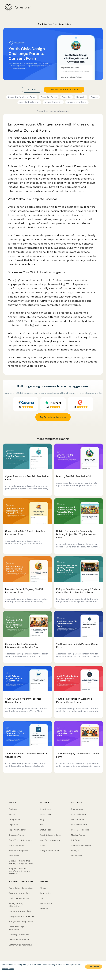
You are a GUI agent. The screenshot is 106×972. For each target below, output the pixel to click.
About (43, 888)
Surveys (75, 850)
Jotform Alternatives (19, 898)
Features (13, 809)
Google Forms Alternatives (21, 916)
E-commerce (77, 809)
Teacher (94, 97)
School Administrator (29, 102)
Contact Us (45, 893)
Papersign (13, 825)
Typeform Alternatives (19, 893)
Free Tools (14, 856)
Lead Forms (76, 856)
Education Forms (49, 97)
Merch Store (46, 903)
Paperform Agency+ (18, 830)
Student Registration (81, 845)
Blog (42, 819)
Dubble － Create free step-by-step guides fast (21, 862)
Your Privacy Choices (50, 840)
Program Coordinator (77, 102)
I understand (93, 967)
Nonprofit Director (53, 102)
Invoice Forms (77, 819)
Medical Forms (78, 835)
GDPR (42, 845)
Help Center (46, 809)
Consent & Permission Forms (22, 97)
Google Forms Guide (49, 850)
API (41, 825)
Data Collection (78, 814)
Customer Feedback (80, 830)
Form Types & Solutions (20, 840)
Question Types (16, 835)
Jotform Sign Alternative (20, 945)
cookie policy (8, 969)
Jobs (42, 898)
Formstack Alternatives (20, 911)
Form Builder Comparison (21, 888)
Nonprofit (80, 97)
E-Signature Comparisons (21, 921)
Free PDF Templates (18, 850)
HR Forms (75, 840)
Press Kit (44, 909)
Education (66, 97)
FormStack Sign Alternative (16, 928)
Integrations (14, 819)
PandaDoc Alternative (19, 940)
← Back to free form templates (53, 24)
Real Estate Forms (80, 825)
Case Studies (46, 814)
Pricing (12, 814)
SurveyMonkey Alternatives (16, 904)
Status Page (45, 830)
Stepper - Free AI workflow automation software (19, 871)
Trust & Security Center (51, 835)
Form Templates (16, 845)
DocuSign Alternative (19, 934)
